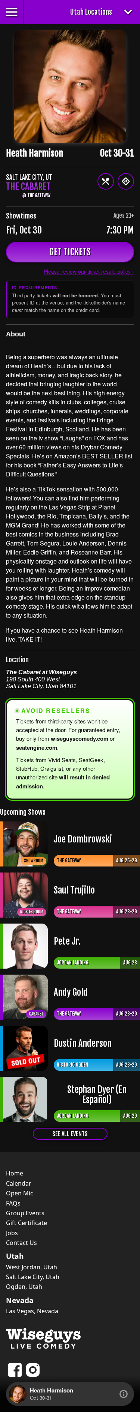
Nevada (20, 1300)
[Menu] (105, 181)
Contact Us (21, 1242)
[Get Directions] (126, 181)
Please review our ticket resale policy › (89, 271)
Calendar (18, 1183)
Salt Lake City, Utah (32, 1276)
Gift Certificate (26, 1222)
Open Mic (19, 1193)
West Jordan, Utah (31, 1267)
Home (14, 1173)
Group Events (25, 1213)
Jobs (12, 1233)
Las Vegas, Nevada (32, 1311)
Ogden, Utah (24, 1286)
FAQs (13, 1203)
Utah (15, 1256)
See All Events (70, 1134)
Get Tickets (70, 252)
